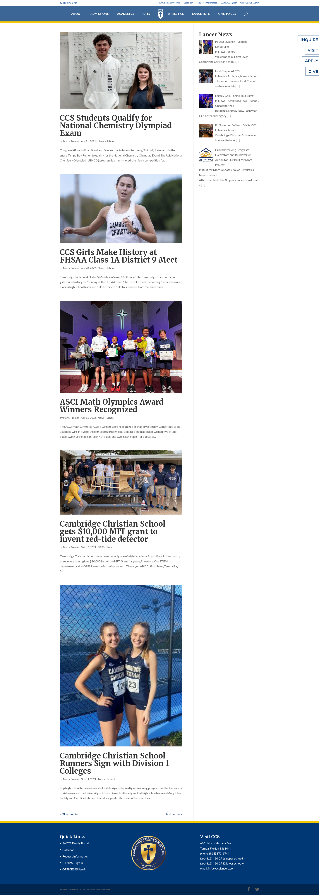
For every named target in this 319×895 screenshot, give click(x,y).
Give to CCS (227, 13)
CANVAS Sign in (229, 3)
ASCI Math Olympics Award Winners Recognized (112, 405)
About (76, 13)
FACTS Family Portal (169, 3)
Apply (311, 60)
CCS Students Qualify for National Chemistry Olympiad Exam (116, 125)
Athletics (176, 13)
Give (313, 71)
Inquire (309, 39)
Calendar (188, 3)
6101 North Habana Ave (215, 843)
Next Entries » (173, 814)
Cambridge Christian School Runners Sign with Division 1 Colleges (114, 763)
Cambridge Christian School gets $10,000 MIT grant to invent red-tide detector (112, 531)
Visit (313, 50)
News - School (106, 141)
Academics (125, 13)
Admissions (99, 13)
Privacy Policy (103, 889)
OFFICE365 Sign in (249, 3)
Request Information (206, 3)
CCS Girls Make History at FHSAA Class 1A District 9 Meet (119, 256)
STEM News (105, 547)
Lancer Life (201, 13)
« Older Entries (69, 814)
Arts (146, 13)
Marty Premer (71, 141)
